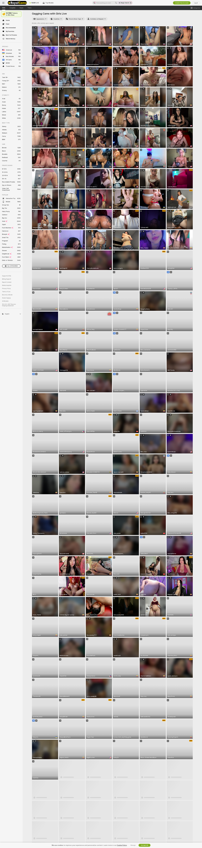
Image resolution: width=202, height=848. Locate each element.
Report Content (6, 282)
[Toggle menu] (3, 3)
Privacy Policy (6, 288)
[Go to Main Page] (17, 3)
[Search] (116, 2)
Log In (196, 3)
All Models (5, 301)
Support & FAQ (6, 276)
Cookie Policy (122, 845)
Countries (57, 19)
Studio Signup (6, 298)
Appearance (40, 19)
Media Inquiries (6, 285)
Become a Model (7, 295)
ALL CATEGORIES (12, 266)
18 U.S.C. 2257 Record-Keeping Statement (9, 305)
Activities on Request (97, 19)
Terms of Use (6, 291)
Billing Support (6, 279)
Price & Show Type (75, 19)
